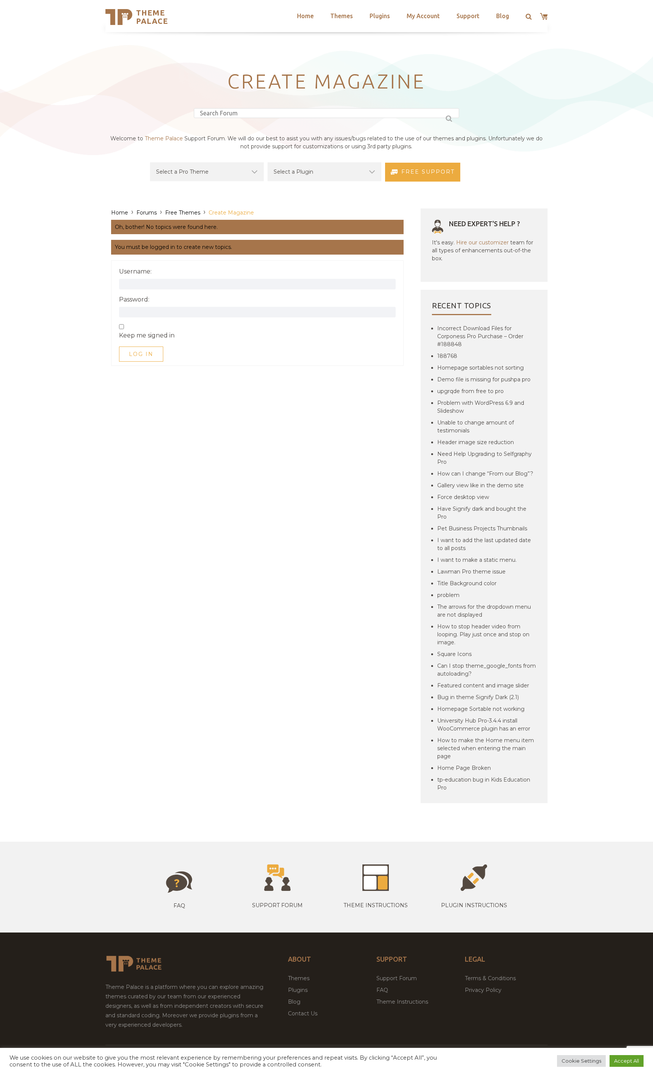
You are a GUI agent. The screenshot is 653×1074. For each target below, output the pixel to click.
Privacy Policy (483, 990)
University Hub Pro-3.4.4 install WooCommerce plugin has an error (483, 724)
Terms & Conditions (490, 978)
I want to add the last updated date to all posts (484, 544)
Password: (134, 299)
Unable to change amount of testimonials (475, 426)
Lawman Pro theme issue (471, 571)
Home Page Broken (464, 768)
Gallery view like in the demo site (480, 485)
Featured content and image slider (483, 685)
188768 (447, 356)
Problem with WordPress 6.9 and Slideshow (480, 406)
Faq (179, 905)
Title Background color (467, 583)
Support (468, 15)
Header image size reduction (475, 442)
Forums (146, 212)
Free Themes (182, 212)
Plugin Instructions (474, 905)
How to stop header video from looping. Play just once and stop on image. (483, 634)
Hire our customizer (482, 242)
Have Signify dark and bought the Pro (481, 512)
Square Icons (454, 654)
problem (448, 595)
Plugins (380, 15)
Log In (141, 354)
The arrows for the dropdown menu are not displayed (484, 610)
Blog (502, 15)
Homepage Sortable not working (481, 709)
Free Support (428, 171)
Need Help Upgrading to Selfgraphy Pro (484, 458)
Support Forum (277, 905)
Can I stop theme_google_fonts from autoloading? (486, 669)
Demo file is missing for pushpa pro (484, 379)
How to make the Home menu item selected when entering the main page (485, 748)
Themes (341, 15)
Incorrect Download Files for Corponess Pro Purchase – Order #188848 (480, 336)
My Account (423, 15)
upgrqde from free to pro (470, 391)
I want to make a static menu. (477, 559)
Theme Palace (152, 16)
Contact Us (302, 1013)
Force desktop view (463, 497)
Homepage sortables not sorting (480, 367)
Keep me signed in (147, 335)
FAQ (382, 990)
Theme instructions (376, 905)
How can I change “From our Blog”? (485, 473)
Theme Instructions (402, 1001)
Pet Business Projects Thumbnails (482, 528)
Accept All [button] (626, 1061)
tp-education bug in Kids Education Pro (483, 783)
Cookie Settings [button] (581, 1061)
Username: (135, 271)
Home (305, 15)
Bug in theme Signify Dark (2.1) (478, 697)
